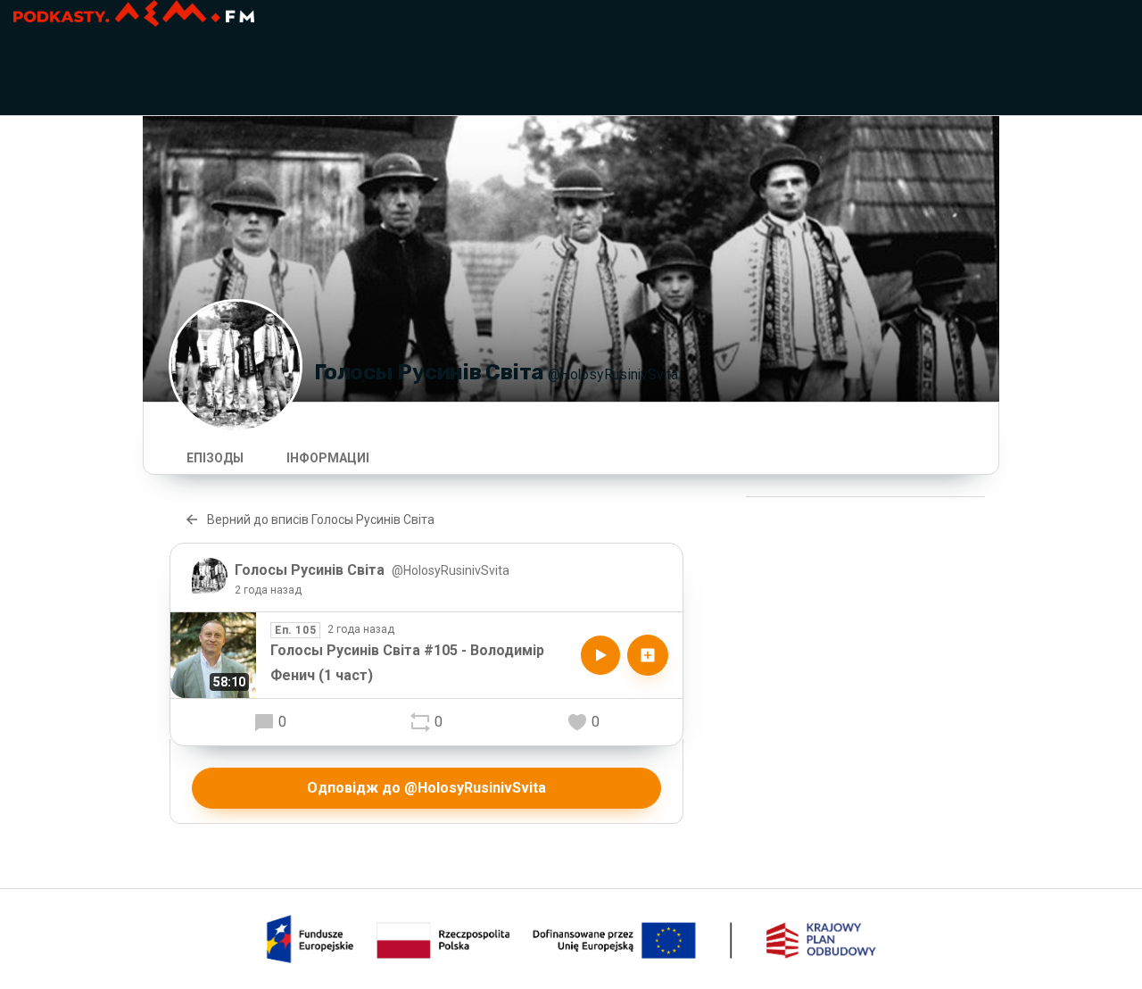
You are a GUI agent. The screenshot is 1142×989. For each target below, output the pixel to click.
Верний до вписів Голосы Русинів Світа (320, 519)
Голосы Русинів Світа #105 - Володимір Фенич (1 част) (407, 663)
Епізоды (215, 458)
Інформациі (327, 458)
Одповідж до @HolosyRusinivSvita (426, 787)
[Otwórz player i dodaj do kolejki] (647, 655)
